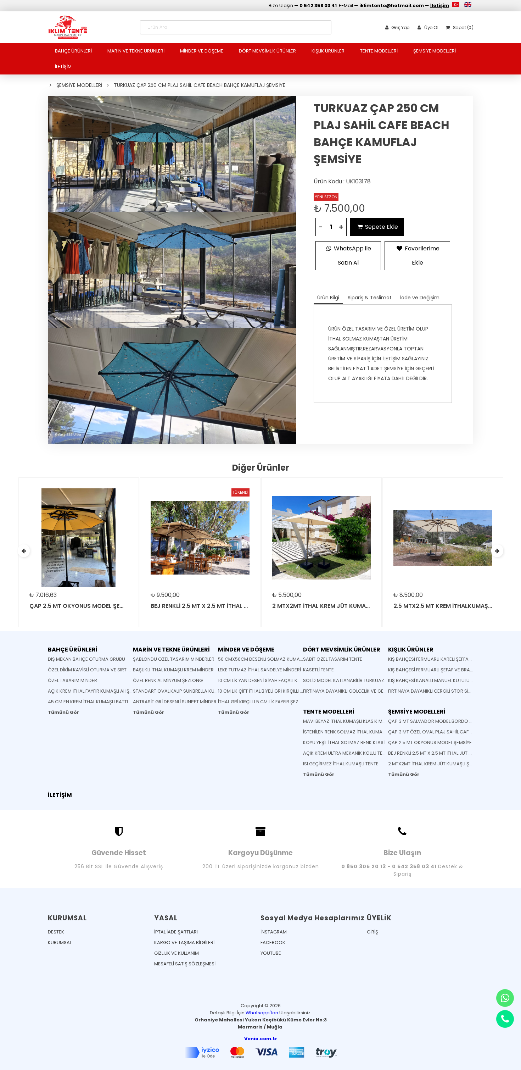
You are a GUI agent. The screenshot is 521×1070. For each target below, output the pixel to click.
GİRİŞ (372, 931)
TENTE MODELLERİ (379, 51)
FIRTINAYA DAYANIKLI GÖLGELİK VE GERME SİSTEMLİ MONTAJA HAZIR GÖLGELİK (387, 691)
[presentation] (24, 550)
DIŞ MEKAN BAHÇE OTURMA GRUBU (86, 659)
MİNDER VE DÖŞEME (201, 51)
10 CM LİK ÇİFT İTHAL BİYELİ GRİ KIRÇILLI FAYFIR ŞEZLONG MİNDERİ (286, 691)
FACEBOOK (272, 942)
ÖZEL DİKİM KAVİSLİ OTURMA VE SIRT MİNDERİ (96, 669)
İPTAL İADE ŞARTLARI (176, 931)
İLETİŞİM (63, 66)
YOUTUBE (270, 953)
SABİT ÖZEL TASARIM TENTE (332, 659)
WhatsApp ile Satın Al (351, 255)
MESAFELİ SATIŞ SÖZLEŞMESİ (184, 963)
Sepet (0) (462, 27)
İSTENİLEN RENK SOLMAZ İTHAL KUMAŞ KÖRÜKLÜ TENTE (362, 731)
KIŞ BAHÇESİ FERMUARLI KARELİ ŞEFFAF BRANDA (439, 659)
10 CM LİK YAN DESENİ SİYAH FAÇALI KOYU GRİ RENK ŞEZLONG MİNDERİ (293, 680)
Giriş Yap (400, 27)
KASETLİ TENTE (318, 669)
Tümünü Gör (63, 712)
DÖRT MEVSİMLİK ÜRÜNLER (267, 51)
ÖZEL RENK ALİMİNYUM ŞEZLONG (168, 680)
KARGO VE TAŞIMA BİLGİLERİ (184, 942)
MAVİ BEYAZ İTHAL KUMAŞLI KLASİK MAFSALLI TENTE (358, 721)
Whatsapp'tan (262, 1012)
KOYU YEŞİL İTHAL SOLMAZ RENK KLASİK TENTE (352, 742)
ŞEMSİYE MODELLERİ (434, 51)
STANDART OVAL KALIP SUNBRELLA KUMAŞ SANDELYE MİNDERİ (199, 691)
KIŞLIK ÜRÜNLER (328, 51)
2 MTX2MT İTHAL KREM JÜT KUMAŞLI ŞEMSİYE (436, 763)
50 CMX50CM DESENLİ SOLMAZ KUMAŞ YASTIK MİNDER (277, 659)
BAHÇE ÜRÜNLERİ (73, 51)
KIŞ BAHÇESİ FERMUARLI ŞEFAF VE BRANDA (434, 669)
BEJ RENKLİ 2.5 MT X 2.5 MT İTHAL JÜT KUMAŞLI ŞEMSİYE (447, 753)
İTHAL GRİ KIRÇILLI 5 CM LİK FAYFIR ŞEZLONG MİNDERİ (274, 701)
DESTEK (56, 931)
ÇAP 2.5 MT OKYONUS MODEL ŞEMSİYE (430, 742)
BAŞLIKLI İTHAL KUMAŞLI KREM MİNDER (173, 669)
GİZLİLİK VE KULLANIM (176, 953)
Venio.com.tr (260, 1038)
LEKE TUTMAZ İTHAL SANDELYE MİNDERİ (259, 669)
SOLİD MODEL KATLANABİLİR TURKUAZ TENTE (350, 680)
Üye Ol (431, 27)
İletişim (439, 5)
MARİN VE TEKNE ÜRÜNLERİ (135, 51)
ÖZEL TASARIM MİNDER (72, 680)
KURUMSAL (60, 942)
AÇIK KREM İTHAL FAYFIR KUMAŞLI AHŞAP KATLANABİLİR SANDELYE (118, 691)
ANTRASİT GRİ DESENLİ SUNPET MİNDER (175, 701)
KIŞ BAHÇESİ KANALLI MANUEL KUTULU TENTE (436, 680)
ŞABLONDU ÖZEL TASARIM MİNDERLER (173, 659)
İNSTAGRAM (273, 931)
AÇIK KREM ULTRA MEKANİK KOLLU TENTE (347, 753)
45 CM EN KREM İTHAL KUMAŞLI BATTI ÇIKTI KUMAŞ (102, 701)
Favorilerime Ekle (421, 255)
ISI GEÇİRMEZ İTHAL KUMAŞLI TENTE (341, 763)
